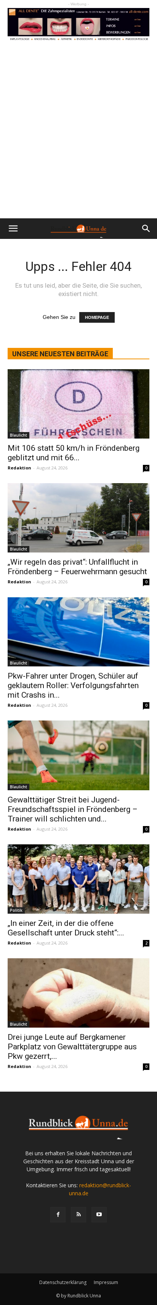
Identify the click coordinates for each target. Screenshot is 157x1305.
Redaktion (19, 468)
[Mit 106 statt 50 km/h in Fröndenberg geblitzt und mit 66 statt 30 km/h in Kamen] (78, 404)
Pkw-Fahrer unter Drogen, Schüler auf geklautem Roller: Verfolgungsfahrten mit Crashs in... (73, 685)
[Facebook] (58, 1214)
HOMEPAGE (97, 317)
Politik (16, 910)
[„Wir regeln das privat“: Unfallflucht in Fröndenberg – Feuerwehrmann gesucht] (78, 517)
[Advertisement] (78, 136)
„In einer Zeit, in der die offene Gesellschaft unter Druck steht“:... (66, 928)
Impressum (106, 1282)
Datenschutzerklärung (63, 1282)
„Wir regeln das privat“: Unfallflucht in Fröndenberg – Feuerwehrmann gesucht (77, 566)
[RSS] (78, 1214)
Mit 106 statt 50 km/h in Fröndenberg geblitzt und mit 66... (73, 453)
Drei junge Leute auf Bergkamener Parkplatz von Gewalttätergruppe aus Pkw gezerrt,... (72, 1047)
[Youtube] (99, 1214)
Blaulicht (18, 435)
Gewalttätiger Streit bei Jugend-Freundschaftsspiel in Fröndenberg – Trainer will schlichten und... (73, 809)
